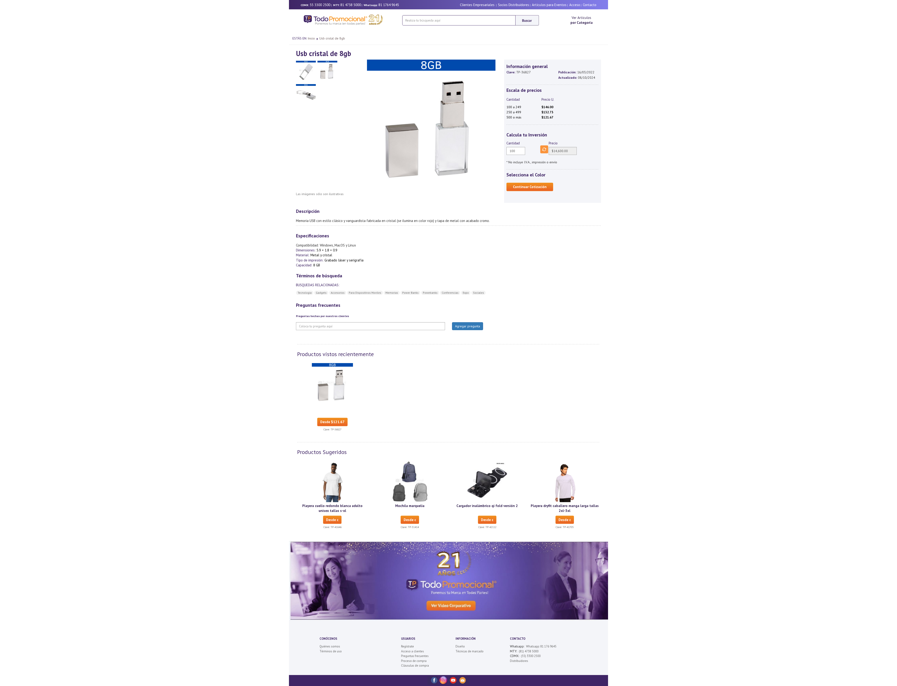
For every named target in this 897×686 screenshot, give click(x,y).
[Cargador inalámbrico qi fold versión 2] (487, 481)
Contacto (589, 5)
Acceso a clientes (412, 651)
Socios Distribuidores (513, 5)
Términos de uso (331, 651)
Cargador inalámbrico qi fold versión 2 (487, 506)
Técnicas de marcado (470, 651)
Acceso (574, 5)
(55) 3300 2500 (531, 656)
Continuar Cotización (530, 187)
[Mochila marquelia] (409, 481)
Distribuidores (519, 661)
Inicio (311, 38)
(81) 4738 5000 (528, 651)
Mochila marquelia (409, 506)
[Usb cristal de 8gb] (332, 383)
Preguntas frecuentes (415, 656)
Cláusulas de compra (415, 666)
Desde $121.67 (332, 422)
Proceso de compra (414, 661)
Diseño (460, 646)
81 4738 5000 (350, 5)
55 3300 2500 (320, 5)
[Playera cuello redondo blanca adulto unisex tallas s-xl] (332, 481)
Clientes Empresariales (477, 5)
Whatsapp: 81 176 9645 (541, 646)
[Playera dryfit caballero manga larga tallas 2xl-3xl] (564, 481)
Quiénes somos (330, 646)
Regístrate (407, 646)
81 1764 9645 (388, 5)
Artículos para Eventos (549, 5)
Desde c (332, 520)
